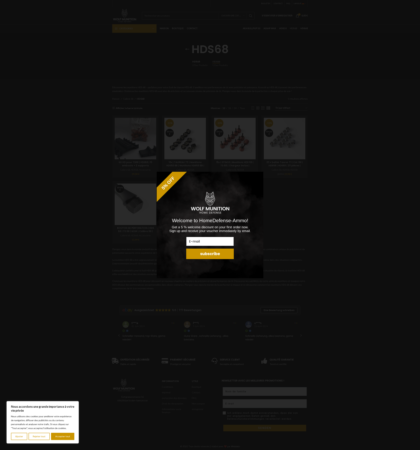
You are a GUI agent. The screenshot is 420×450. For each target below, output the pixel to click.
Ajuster (19, 436)
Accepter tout (62, 436)
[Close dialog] (259, 175)
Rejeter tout (39, 436)
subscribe (210, 253)
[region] (43, 422)
